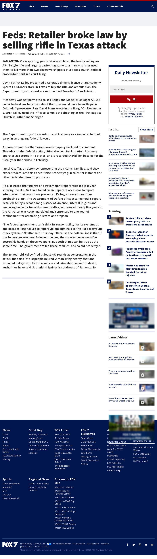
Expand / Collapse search (153, 6)
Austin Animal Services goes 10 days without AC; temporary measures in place (123, 152)
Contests (33, 452)
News (6, 430)
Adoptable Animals (38, 449)
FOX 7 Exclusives (88, 432)
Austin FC (7, 487)
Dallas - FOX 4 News (39, 483)
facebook (127, 544)
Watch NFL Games (64, 487)
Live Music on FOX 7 (39, 445)
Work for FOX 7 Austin (115, 450)
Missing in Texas (89, 456)
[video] (147, 346)
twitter (133, 544)
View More (146, 129)
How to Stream (62, 434)
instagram (139, 544)
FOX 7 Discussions (90, 460)
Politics (6, 445)
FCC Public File (114, 463)
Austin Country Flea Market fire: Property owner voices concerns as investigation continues (122, 167)
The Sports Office (63, 445)
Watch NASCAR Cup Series (65, 502)
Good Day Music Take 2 (63, 461)
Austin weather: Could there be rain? (122, 385)
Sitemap (6, 459)
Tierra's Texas (62, 438)
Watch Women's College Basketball (64, 519)
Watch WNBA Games (65, 524)
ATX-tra (84, 463)
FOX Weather (139, 457)
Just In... (114, 129)
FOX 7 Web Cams (142, 453)
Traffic (5, 438)
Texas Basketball (10, 498)
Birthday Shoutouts (38, 434)
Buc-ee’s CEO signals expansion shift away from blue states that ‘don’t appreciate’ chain (121, 182)
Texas (22, 53)
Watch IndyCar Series (65, 507)
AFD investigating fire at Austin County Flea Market (121, 358)
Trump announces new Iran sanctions (122, 372)
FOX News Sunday (11, 455)
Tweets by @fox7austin (122, 448)
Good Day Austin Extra (63, 454)
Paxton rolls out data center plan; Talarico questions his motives (139, 221)
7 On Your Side (88, 441)
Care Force (86, 452)
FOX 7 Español (62, 441)
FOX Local (61, 430)
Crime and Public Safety (10, 450)
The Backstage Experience (62, 467)
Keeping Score (36, 438)
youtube (146, 544)
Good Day (35, 430)
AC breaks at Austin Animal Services (122, 344)
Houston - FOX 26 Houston (37, 488)
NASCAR (6, 494)
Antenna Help (114, 470)
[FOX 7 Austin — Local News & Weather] (12, 6)
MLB (4, 490)
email (152, 544)
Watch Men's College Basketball (65, 512)
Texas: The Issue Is (90, 449)
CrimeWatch (87, 438)
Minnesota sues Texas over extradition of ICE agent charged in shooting (122, 195)
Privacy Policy (135, 113)
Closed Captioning (116, 459)
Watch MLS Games (64, 527)
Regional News (39, 479)
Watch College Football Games (63, 492)
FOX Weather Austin (65, 449)
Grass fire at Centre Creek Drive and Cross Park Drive (121, 399)
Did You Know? (140, 461)
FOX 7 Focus (87, 445)
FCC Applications (115, 466)
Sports (6, 479)
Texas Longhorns (11, 483)
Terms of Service (134, 116)
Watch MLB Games (64, 497)
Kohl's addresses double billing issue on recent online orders (123, 138)
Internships (112, 455)
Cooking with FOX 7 (38, 441)
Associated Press (9, 53)
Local (5, 434)
